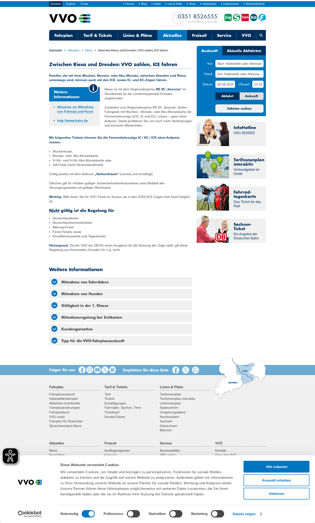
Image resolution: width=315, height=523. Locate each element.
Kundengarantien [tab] (77, 329)
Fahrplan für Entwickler (66, 421)
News (88, 50)
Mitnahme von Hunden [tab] (82, 293)
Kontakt (220, 450)
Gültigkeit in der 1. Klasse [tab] (84, 305)
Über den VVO (225, 455)
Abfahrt (227, 96)
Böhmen (166, 430)
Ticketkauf (111, 412)
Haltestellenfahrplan (63, 398)
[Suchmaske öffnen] (261, 35)
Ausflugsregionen (117, 450)
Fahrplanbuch (59, 412)
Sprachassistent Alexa (65, 426)
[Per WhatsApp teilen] (196, 370)
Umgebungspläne (173, 412)
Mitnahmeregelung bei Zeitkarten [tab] (91, 317)
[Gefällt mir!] (82, 370)
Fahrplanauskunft (62, 394)
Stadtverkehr (169, 407)
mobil (157, 4)
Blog (144, 4)
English (70, 4)
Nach (208, 73)
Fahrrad (110, 455)
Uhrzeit (244, 84)
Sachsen (166, 421)
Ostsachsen (168, 426)
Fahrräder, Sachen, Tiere (122, 407)
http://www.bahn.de (72, 120)
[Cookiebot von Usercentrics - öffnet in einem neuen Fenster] (30, 514)
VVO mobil (57, 417)
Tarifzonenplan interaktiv (177, 398)
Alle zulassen (276, 467)
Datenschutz (231, 4)
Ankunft (251, 96)
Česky (84, 4)
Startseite (55, 50)
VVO (246, 35)
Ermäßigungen (115, 403)
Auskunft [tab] (209, 50)
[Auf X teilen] (186, 370)
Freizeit (199, 35)
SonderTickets (114, 417)
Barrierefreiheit (255, 4)
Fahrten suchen (239, 108)
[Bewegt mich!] (97, 370)
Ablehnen (276, 494)
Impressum (209, 4)
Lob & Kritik (175, 4)
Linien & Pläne (137, 35)
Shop (192, 4)
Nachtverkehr (169, 417)
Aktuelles (172, 35)
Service (224, 35)
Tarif (107, 394)
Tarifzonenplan (170, 394)
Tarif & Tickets (97, 35)
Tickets (109, 398)
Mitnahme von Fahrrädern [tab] (85, 282)
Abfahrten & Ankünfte (64, 403)
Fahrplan (63, 35)
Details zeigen (244, 514)
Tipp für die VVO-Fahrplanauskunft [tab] (92, 340)
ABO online (168, 455)
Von (210, 63)
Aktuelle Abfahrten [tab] (244, 50)
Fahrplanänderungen (64, 407)
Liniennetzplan (170, 403)
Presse (129, 4)
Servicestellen (170, 450)
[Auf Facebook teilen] (176, 370)
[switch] (133, 513)
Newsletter (57, 455)
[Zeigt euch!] (89, 370)
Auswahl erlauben (276, 480)
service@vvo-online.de (197, 18)
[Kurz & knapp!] (104, 370)
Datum (208, 84)
